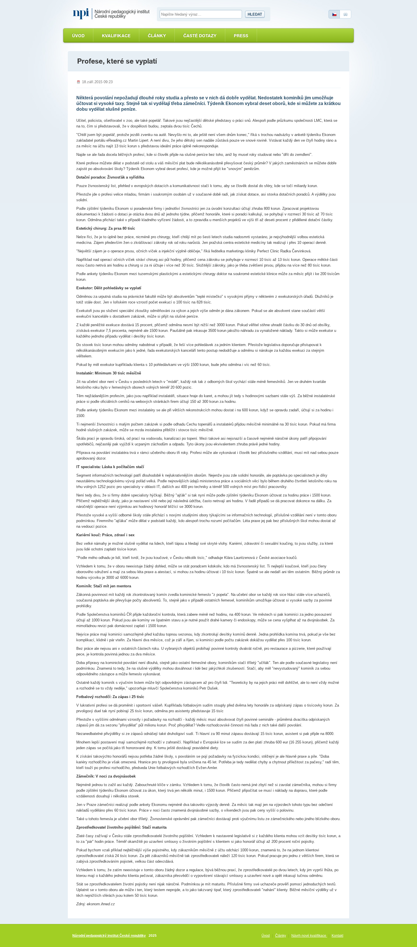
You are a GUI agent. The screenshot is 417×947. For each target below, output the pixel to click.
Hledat (255, 14)
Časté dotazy (199, 35)
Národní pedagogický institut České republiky (109, 936)
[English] (345, 14)
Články (157, 35)
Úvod (78, 35)
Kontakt (337, 936)
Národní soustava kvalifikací (112, 14)
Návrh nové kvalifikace (309, 936)
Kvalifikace (116, 35)
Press (241, 35)
